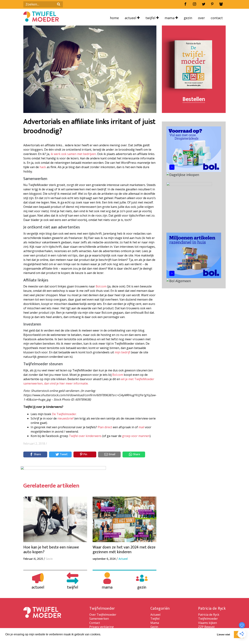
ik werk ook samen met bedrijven (73, 154)
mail (141, 427)
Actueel (131, 18)
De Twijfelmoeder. (64, 414)
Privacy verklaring (101, 627)
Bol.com (101, 286)
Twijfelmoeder (208, 619)
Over (201, 18)
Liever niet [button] (223, 634)
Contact (217, 18)
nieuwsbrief (65, 418)
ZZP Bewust (206, 627)
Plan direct (105, 427)
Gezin (188, 18)
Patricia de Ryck (208, 615)
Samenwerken (99, 619)
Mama (170, 18)
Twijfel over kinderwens (85, 436)
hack (43, 167)
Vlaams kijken (207, 623)
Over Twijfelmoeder (102, 615)
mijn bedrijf (122, 352)
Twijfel (150, 18)
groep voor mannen (136, 436)
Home (114, 18)
